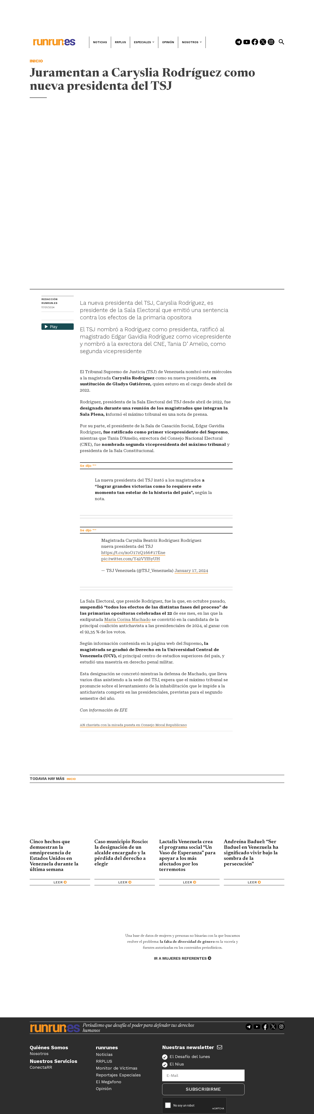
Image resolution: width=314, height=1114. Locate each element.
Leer (58, 882)
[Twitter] (263, 42)
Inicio (36, 60)
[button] (281, 42)
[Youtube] (247, 42)
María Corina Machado (127, 619)
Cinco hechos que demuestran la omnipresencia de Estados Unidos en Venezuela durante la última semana (54, 855)
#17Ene (157, 552)
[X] (66, 316)
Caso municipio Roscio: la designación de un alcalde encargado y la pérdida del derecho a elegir (121, 853)
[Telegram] (239, 42)
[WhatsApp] (52, 316)
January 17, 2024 (191, 570)
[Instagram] (271, 42)
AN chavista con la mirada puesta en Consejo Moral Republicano (133, 725)
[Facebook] (255, 42)
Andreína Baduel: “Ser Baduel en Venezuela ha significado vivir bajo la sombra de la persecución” (251, 853)
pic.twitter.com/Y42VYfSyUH (130, 558)
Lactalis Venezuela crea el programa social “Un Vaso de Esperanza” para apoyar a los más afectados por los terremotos (187, 855)
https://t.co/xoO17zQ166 (125, 552)
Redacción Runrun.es (49, 301)
